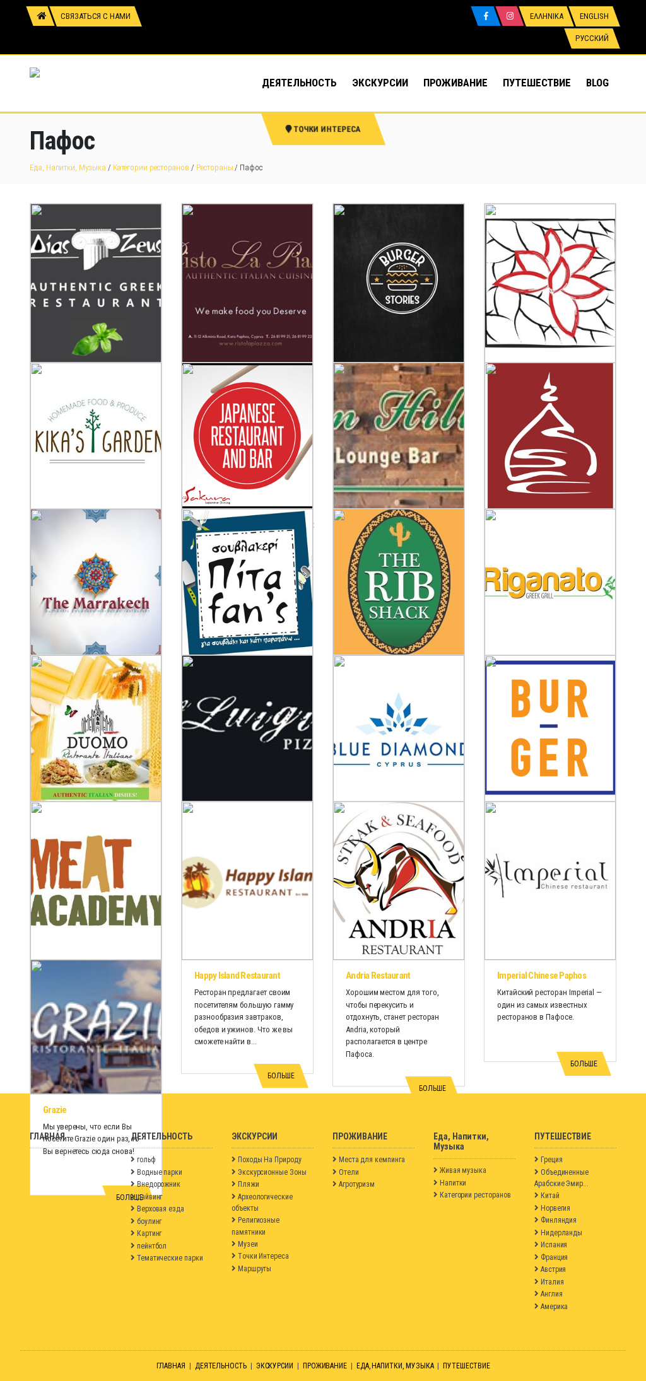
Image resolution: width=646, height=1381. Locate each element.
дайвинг (150, 1196)
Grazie (55, 1110)
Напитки (453, 1183)
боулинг (149, 1221)
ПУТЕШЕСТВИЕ (537, 82)
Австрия (554, 1269)
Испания (554, 1244)
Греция (552, 1159)
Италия (552, 1282)
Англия (552, 1294)
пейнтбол (152, 1246)
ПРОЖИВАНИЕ (455, 82)
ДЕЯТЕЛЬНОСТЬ (299, 82)
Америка (554, 1306)
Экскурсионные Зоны (272, 1172)
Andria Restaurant (378, 975)
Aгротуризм (357, 1184)
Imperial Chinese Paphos (541, 975)
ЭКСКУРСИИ (380, 82)
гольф (146, 1159)
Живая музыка (463, 1170)
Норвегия (555, 1208)
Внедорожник (158, 1184)
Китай (550, 1195)
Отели (349, 1172)
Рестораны (214, 167)
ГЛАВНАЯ (171, 1365)
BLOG (597, 82)
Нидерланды (561, 1232)
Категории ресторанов (151, 167)
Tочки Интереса (263, 1256)
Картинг (149, 1233)
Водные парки (159, 1172)
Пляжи (248, 1184)
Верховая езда (160, 1208)
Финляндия (559, 1220)
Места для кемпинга (372, 1159)
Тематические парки (170, 1258)
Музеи (248, 1244)
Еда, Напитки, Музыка (68, 167)
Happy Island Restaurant (237, 975)
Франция (554, 1257)
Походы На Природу (270, 1159)
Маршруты (254, 1268)
